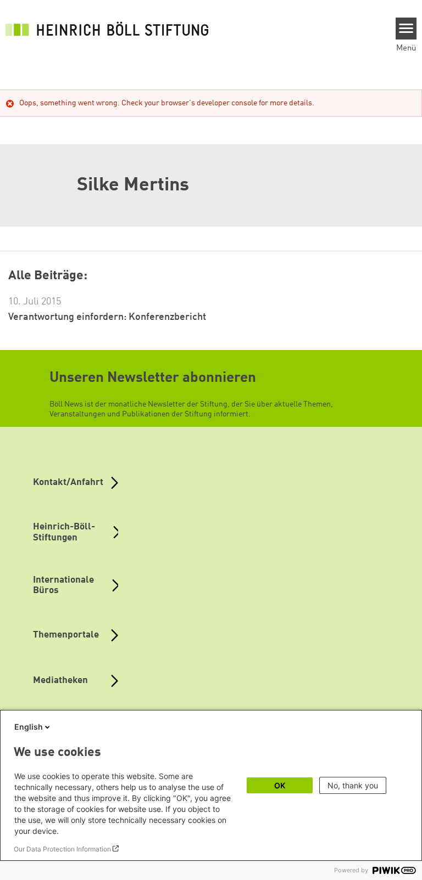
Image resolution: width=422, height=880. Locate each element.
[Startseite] (109, 29)
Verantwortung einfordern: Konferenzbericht (107, 317)
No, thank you (352, 785)
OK (279, 785)
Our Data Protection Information (62, 849)
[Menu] (406, 29)
